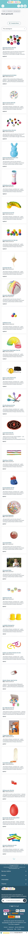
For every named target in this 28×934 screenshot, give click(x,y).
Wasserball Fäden (7, 570)
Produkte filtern (15, 23)
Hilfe (15, 929)
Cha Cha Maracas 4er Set (9, 405)
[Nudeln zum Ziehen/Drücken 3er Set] (14, 645)
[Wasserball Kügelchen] (14, 507)
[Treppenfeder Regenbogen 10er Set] (14, 342)
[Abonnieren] (24, 900)
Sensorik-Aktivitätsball (8, 295)
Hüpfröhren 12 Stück (8, 460)
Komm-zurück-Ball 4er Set (9, 377)
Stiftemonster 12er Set (8, 790)
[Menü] (2, 6)
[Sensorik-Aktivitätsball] (14, 287)
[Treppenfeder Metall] (14, 727)
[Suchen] (18, 6)
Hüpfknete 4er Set (7, 597)
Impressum (11, 927)
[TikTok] (18, 906)
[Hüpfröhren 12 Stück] (14, 452)
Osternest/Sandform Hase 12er (10, 157)
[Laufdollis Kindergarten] (14, 617)
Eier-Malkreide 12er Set (8, 707)
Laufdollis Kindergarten (8, 625)
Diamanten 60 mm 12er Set (9, 47)
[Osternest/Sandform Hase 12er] (14, 150)
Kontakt (19, 929)
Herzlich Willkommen (19, 927)
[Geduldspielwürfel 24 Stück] (14, 67)
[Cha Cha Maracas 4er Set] (14, 397)
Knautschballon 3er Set (8, 487)
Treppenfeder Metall (8, 735)
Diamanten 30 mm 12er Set (9, 130)
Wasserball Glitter (7, 542)
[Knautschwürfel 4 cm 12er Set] (14, 232)
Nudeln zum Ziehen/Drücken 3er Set (12, 652)
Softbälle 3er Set (7, 322)
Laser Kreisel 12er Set (8, 432)
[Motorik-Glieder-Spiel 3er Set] (14, 672)
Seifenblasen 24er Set (8, 185)
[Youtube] (12, 906)
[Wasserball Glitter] (14, 535)
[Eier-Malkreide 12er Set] (14, 700)
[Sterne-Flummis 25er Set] (14, 95)
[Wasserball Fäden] (14, 562)
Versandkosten (5, 922)
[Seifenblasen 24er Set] (14, 177)
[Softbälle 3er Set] (14, 315)
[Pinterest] (14, 906)
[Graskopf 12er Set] (14, 260)
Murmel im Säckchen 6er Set (10, 845)
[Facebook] (10, 906)
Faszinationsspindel (8, 762)
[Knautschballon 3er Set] (14, 480)
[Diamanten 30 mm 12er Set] (14, 122)
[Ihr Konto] (21, 6)
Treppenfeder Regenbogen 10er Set (11, 350)
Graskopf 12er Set (7, 267)
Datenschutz (10, 929)
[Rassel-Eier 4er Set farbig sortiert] (14, 810)
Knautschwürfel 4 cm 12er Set (10, 240)
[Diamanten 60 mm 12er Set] (14, 40)
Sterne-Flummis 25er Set (9, 102)
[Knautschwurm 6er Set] (14, 205)
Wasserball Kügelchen (8, 515)
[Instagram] (16, 906)
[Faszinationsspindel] (14, 755)
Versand (5, 927)
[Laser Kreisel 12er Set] (14, 425)
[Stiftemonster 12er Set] (14, 782)
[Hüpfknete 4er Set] (14, 590)
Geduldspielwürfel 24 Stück (9, 75)
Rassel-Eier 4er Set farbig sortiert (11, 817)
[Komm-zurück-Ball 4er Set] (14, 370)
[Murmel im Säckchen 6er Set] (14, 837)
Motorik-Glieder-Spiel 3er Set (10, 680)
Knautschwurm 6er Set (8, 212)
